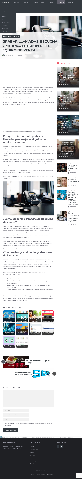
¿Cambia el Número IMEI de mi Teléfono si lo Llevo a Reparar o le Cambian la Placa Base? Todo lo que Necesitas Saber (73, 197)
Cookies (38, 474)
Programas (70, 2)
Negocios (61, 2)
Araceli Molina (10, 55)
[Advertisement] (28, 74)
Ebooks (3, 12)
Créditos (4, 9)
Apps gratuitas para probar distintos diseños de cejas (73, 180)
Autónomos (5, 28)
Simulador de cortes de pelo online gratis (23, 176)
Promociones (5, 2)
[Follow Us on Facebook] (58, 446)
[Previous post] (3, 361)
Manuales (4, 31)
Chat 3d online (40, 176)
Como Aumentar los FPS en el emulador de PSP (72, 167)
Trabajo (36, 2)
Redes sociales (34, 449)
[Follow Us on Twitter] (61, 446)
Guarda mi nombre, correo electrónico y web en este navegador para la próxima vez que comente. (29, 424)
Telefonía (15, 36)
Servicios (16, 2)
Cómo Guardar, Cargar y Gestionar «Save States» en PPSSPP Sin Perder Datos (66, 126)
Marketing (4, 25)
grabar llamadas (27, 131)
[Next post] (54, 373)
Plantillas (32, 464)
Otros (42, 2)
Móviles (26, 2)
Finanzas (4, 19)
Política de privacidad (47, 474)
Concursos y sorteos (7, 6)
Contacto (31, 474)
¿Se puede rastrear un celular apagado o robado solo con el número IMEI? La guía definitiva (73, 217)
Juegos (51, 2)
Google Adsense (6, 22)
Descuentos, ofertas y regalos (7, 15)
